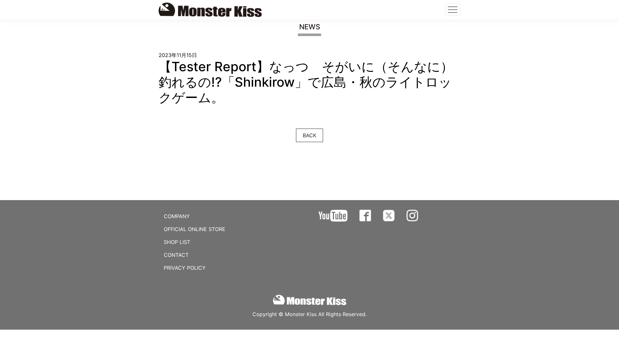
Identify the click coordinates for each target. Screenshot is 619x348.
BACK (309, 135)
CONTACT (176, 255)
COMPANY (177, 216)
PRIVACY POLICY (185, 268)
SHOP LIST (177, 242)
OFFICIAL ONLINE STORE (194, 229)
